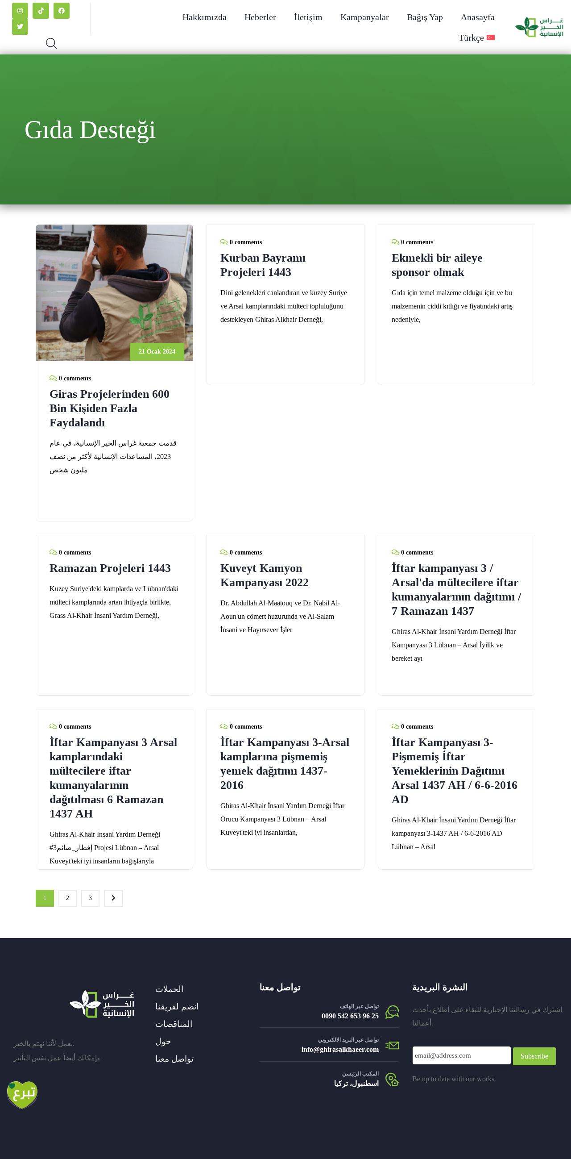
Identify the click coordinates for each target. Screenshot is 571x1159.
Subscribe (534, 1056)
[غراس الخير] (539, 27)
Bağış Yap (425, 17)
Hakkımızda (204, 17)
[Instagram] (20, 11)
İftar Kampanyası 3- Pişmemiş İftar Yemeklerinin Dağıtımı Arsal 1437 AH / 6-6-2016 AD (454, 771)
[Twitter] (20, 27)
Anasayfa (478, 17)
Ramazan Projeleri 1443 (110, 568)
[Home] (101, 1004)
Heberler (260, 17)
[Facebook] (62, 11)
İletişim (308, 17)
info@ (311, 1049)
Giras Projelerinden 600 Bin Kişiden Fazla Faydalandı (110, 408)
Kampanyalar (364, 17)
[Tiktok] (41, 11)
